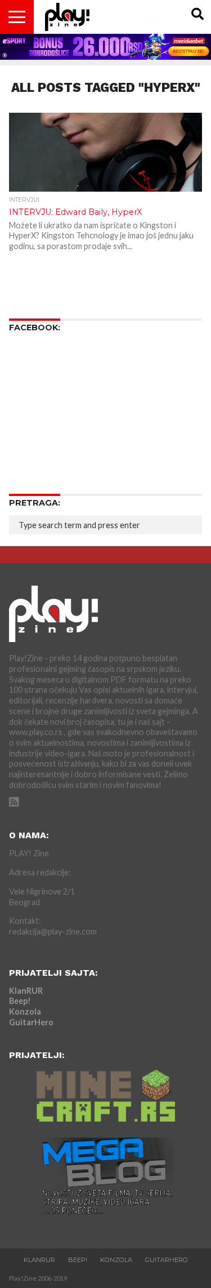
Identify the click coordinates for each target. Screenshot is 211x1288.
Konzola (25, 1011)
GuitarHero (31, 1022)
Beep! (20, 1001)
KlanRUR (26, 990)
